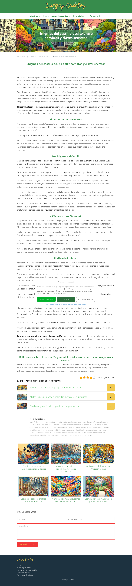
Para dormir (95, 16)
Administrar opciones (85, 299)
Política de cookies (23, 573)
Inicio (19, 565)
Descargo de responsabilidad (27, 570)
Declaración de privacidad (66, 304)
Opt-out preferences (52, 304)
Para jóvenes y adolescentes (55, 16)
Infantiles (34, 16)
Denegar (66, 299)
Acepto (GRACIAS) (46, 299)
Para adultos (78, 16)
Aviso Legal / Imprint (80, 304)
